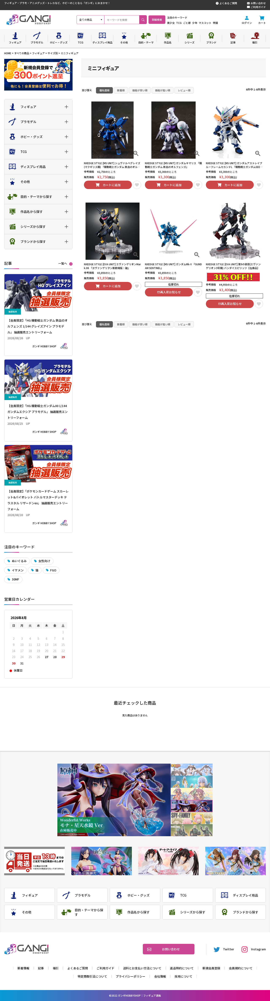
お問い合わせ (258, 3)
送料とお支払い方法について (142, 968)
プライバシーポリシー (130, 976)
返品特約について (182, 968)
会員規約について (240, 968)
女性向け (44, 561)
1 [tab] (191, 769)
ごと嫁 (187, 22)
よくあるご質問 (228, 3)
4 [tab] (191, 806)
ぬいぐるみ (19, 561)
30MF (15, 579)
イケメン (18, 570)
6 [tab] (191, 830)
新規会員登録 (211, 968)
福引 (56, 968)
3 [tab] (191, 794)
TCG (179, 22)
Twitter (228, 949)
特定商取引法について (92, 976)
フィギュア (38, 53)
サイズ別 (53, 53)
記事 (41, 968)
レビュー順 (184, 90)
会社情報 (160, 976)
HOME (7, 53)
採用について (183, 976)
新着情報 (23, 968)
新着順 (121, 90)
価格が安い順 (139, 90)
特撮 (215, 22)
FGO (53, 570)
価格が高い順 (162, 90)
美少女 (171, 22)
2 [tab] (191, 782)
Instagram (258, 949)
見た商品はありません (135, 715)
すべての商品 (21, 53)
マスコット (205, 22)
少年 (194, 22)
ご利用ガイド (258, 7)
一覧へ (62, 263)
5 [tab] (192, 818)
